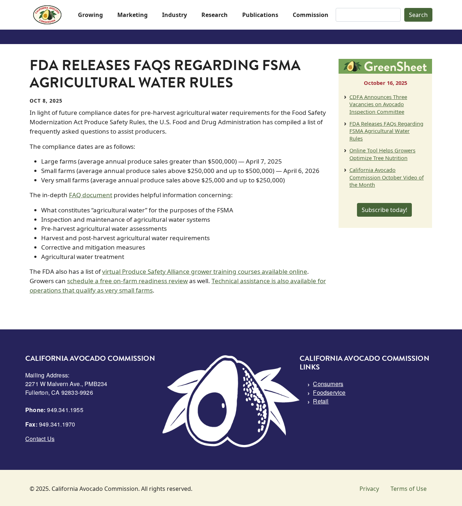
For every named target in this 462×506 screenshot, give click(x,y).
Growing (90, 15)
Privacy (369, 489)
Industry (174, 15)
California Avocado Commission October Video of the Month (386, 177)
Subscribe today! (384, 210)
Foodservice (329, 392)
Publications (260, 15)
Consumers (328, 384)
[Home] (47, 15)
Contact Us (40, 438)
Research (214, 15)
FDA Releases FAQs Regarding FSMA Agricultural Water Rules (386, 131)
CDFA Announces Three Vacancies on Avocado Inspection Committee (378, 104)
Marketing (132, 15)
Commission (310, 15)
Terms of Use (409, 489)
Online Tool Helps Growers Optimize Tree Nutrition (382, 154)
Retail (320, 401)
